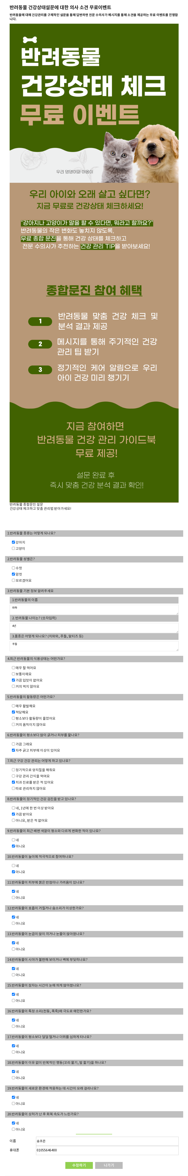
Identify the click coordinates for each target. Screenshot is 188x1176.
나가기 (109, 1165)
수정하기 (79, 1165)
